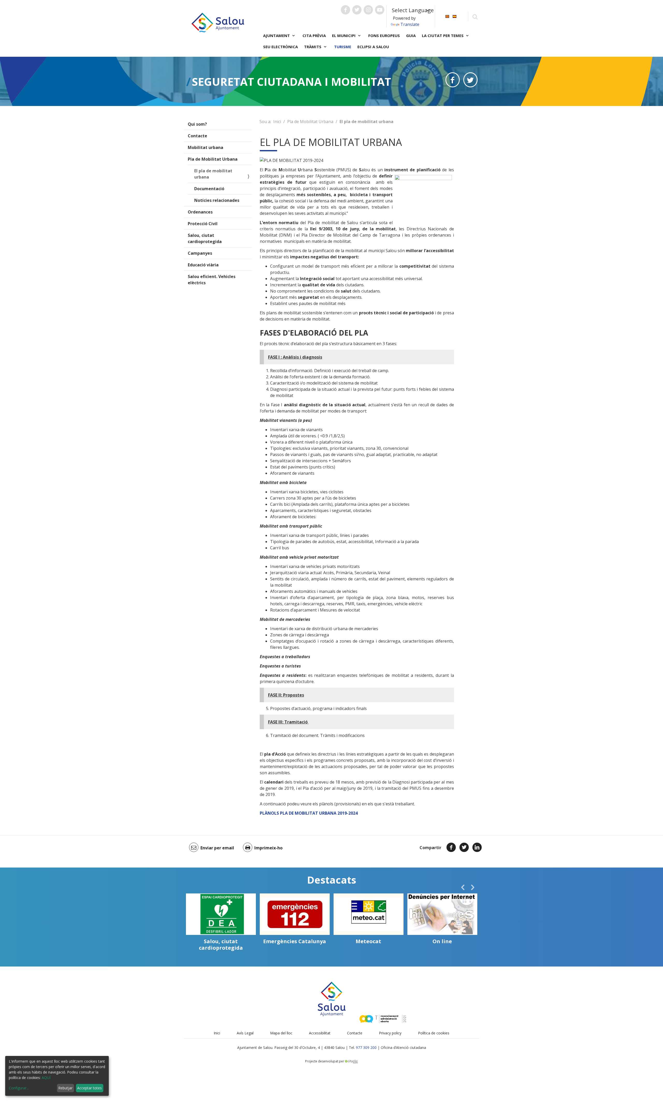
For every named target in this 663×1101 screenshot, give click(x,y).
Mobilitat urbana (205, 147)
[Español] (454, 15)
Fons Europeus (384, 35)
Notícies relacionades (216, 200)
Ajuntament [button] (277, 35)
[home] (218, 22)
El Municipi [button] (344, 35)
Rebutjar (65, 1087)
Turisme (342, 46)
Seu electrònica (280, 46)
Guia (411, 35)
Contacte (197, 136)
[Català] (447, 15)
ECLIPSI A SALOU (373, 46)
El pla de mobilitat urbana (213, 174)
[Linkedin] (477, 847)
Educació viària (203, 265)
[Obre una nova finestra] (345, 10)
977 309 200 (366, 1047)
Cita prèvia (314, 35)
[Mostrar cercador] (475, 16)
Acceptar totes (89, 1087)
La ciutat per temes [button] (443, 35)
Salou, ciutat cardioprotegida (205, 238)
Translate (409, 24)
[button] (462, 887)
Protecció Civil (203, 223)
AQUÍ (46, 1077)
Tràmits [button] (313, 46)
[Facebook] (451, 847)
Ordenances (200, 212)
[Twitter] (464, 847)
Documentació (209, 188)
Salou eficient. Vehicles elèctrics (211, 280)
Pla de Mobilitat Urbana (212, 159)
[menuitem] (447, 16)
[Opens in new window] (452, 79)
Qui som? (197, 124)
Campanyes (200, 253)
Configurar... (19, 1087)
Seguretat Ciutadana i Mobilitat (291, 81)
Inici (277, 121)
